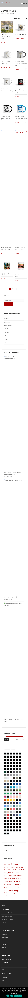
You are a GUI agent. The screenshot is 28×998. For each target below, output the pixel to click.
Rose (8, 884)
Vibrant (17, 893)
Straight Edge (14, 891)
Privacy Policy (5, 962)
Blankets (7, 329)
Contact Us (4, 951)
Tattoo (6, 893)
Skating (9, 888)
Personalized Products (7, 912)
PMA (10, 882)
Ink (23, 876)
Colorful (12, 867)
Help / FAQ (4, 947)
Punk (22, 882)
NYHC (17, 878)
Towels (7, 332)
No (11, 995)
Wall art (7, 342)
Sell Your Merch (5, 926)
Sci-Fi (11, 884)
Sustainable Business (7, 916)
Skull (14, 887)
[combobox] (14, 850)
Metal (9, 878)
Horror (13, 876)
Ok (8, 995)
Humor (19, 875)
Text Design (12, 893)
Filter (6, 739)
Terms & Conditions (6, 959)
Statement (6, 891)
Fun (22, 869)
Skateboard (17, 884)
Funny (6, 873)
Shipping (4, 944)
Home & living (8, 325)
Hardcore (12, 872)
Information (4, 934)
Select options (26, 39)
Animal (7, 864)
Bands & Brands (5, 909)
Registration (4, 977)
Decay (5, 869)
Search (8, 303)
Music (13, 878)
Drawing (13, 869)
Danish (18, 867)
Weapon (9, 895)
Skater (6, 888)
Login (3, 980)
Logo (5, 878)
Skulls (17, 888)
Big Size (14, 864)
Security (3, 965)
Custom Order (5, 922)
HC (10, 876)
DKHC (9, 869)
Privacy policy (18, 995)
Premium (16, 881)
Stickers (7, 339)
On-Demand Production (7, 919)
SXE (23, 890)
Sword (20, 890)
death (22, 867)
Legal (3, 969)
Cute (15, 867)
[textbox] (14, 850)
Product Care (5, 937)
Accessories (7, 322)
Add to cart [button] (12, 42)
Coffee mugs (8, 336)
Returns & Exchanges (7, 941)
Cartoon (7, 867)
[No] (26, 992)
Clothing (6, 318)
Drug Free (19, 869)
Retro (5, 884)
